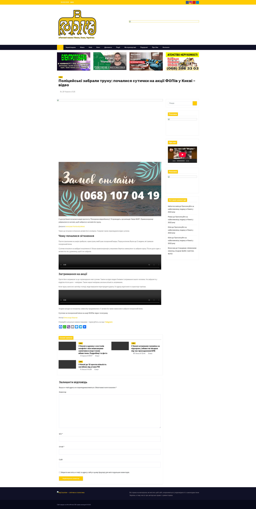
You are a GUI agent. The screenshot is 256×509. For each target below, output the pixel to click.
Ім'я (61, 434)
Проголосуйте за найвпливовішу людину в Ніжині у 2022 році (181, 209)
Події (118, 47)
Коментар (62, 392)
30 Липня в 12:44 (139, 353)
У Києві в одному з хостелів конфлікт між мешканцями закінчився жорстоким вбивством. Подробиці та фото (92, 349)
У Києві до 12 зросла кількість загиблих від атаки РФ (92, 365)
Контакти (166, 47)
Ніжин (82, 47)
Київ (90, 47)
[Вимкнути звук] (191, 161)
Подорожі (144, 47)
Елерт (97, 356)
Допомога (108, 47)
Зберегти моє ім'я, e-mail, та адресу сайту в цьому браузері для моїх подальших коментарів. (95, 472)
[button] (198, 47)
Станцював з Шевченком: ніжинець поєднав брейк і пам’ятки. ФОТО (182, 251)
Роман (170, 217)
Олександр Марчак (70, 317)
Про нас (155, 47)
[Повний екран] (194, 161)
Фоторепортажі (130, 47)
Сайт (61, 459)
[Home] (60, 47)
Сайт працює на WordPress (65, 505)
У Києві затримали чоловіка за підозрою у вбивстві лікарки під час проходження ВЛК (145, 348)
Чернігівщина (71, 47)
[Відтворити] (171, 161)
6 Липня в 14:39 (86, 369)
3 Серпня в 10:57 (86, 356)
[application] (182, 154)
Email (61, 447)
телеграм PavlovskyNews (75, 226)
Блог (98, 47)
